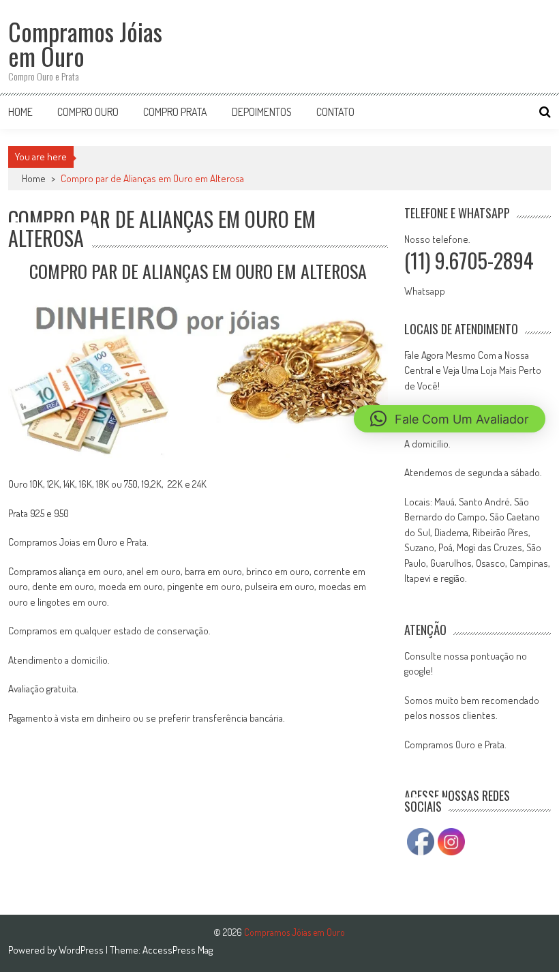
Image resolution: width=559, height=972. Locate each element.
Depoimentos (262, 112)
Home (20, 112)
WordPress (82, 949)
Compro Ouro (88, 112)
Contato (335, 112)
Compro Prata (175, 112)
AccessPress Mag (177, 949)
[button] (449, 418)
